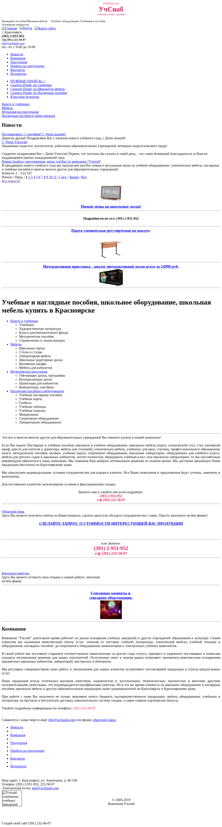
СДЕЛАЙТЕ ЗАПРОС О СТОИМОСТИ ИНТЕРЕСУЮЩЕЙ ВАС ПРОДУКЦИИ (111, 523)
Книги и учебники (15, 104)
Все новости (11, 181)
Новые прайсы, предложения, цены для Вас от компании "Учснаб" (51, 161)
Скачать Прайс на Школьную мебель (37, 89)
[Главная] (9, 28)
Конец (74, 177)
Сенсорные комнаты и (111, 593)
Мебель (7, 108)
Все (84, 177)
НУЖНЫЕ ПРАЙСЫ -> (28, 81)
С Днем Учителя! (14, 142)
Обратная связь (13, 511)
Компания (17, 58)
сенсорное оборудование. (111, 597)
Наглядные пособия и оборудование (28, 116)
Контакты (17, 70)
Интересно (18, 74)
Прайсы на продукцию (27, 66)
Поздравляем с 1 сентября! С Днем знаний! (34, 134)
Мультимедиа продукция (20, 112)
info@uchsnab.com (61, 720)
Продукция (18, 62)
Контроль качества (15, 573)
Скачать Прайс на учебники (31, 85)
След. (63, 177)
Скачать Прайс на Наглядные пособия (38, 93)
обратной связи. (104, 720)
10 (50, 177)
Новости (16, 54)
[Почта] (26, 28)
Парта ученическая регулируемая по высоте (110, 230)
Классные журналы (24, 97)
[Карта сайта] (45, 28)
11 (55, 177)
